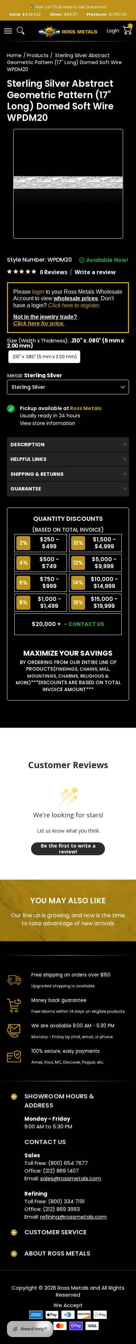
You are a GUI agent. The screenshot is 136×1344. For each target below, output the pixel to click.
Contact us (86, 624)
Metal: (34, 375)
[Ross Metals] (68, 31)
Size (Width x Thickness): (65, 343)
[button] (7, 30)
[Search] (20, 30)
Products (37, 55)
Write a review (95, 272)
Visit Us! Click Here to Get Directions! (70, 7)
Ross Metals (73, 1287)
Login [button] (113, 30)
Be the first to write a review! (68, 848)
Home (14, 55)
